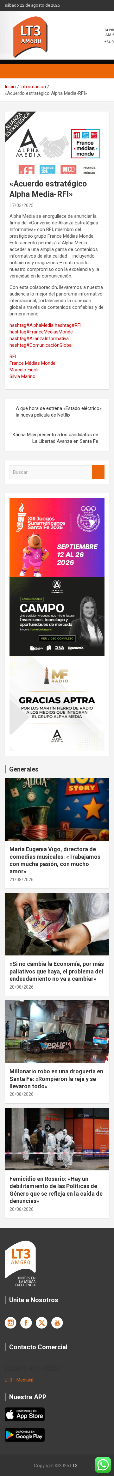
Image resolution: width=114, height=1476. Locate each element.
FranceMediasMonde (41, 332)
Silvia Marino (22, 376)
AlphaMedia (32, 325)
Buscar (98, 472)
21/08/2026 (22, 879)
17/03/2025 (22, 205)
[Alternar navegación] (13, 71)
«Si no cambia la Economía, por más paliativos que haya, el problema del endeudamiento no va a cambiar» (57, 971)
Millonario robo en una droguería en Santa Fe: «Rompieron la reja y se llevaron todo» (56, 1078)
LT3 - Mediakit (19, 1380)
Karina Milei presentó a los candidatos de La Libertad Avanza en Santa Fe (55, 438)
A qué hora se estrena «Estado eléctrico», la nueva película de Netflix (59, 412)
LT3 (74, 1465)
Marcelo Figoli (24, 370)
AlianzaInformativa (39, 338)
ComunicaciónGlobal (41, 345)
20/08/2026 (22, 987)
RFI (68, 325)
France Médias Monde (32, 363)
